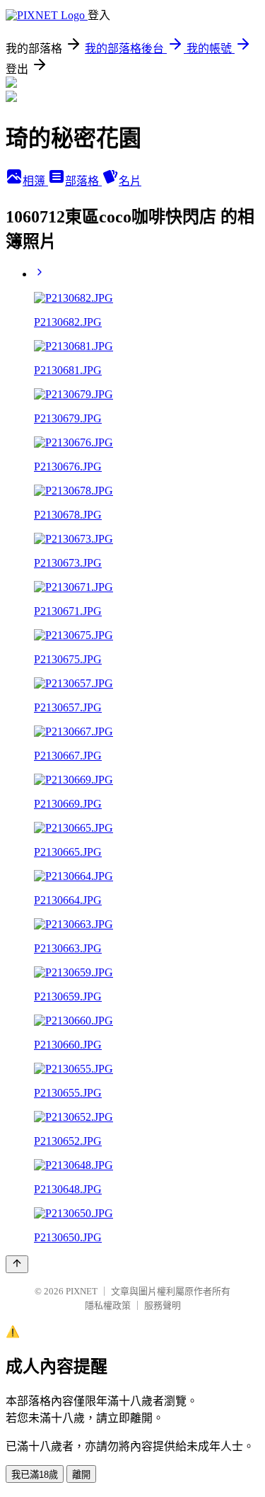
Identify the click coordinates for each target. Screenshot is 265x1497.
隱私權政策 (108, 1305)
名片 (130, 181)
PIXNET (82, 1291)
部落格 (83, 181)
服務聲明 (162, 1305)
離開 (81, 1474)
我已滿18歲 (34, 1474)
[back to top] (17, 1264)
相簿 (35, 181)
